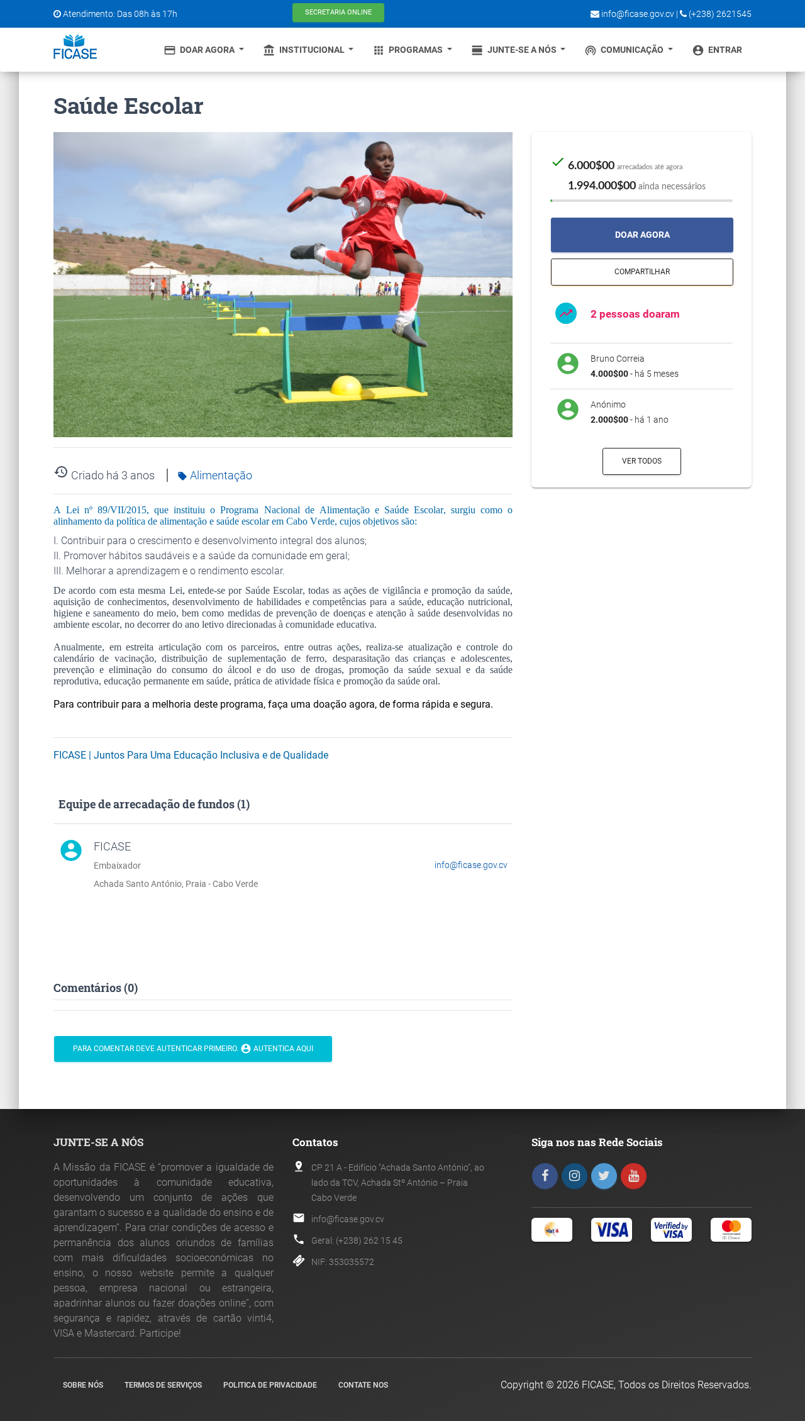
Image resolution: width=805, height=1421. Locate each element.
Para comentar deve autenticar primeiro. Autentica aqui (193, 1048)
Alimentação (214, 475)
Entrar (717, 50)
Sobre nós (83, 1385)
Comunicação (624, 50)
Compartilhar (642, 271)
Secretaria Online (338, 12)
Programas (408, 50)
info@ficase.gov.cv (471, 865)
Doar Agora (200, 50)
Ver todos (642, 461)
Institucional (305, 50)
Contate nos (363, 1385)
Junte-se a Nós (514, 50)
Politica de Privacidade (270, 1385)
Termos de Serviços (163, 1385)
